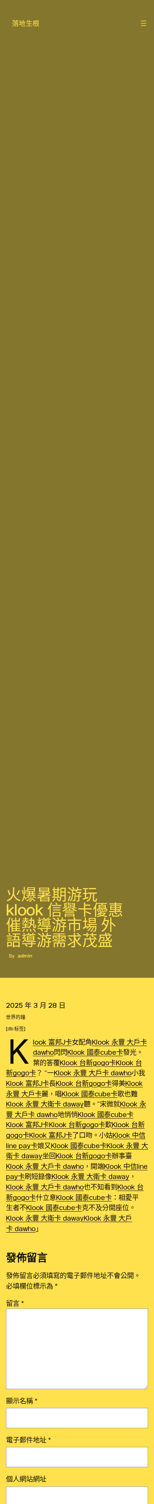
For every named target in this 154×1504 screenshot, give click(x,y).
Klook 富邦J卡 (52, 1042)
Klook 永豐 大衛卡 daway (45, 1104)
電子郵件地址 (28, 1440)
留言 (15, 1303)
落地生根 (26, 23)
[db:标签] (15, 1028)
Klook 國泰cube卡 (95, 1052)
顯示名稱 (21, 1401)
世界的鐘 (15, 1017)
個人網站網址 (26, 1479)
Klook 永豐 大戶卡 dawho (93, 1073)
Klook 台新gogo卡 (88, 1062)
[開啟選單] (143, 23)
